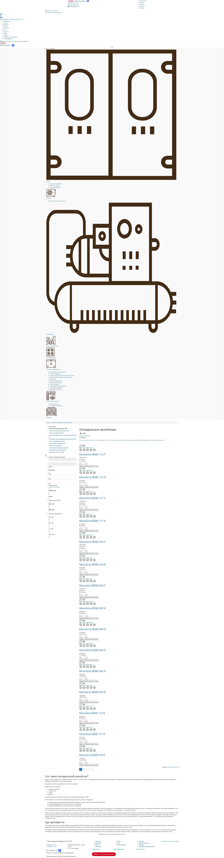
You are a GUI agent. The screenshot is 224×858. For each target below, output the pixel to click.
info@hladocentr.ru (74, 6)
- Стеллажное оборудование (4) (58, 448)
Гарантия (6, 31)
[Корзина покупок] (1, 17)
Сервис (142, 3)
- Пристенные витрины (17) (57, 443)
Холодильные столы (56, 389)
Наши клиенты (121, 845)
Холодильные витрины (56, 388)
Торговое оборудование (58, 422)
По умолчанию (83, 440)
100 (178, 767)
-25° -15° (51, 523)
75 (176, 767)
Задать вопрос (96, 849)
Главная (48, 422)
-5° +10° (51, 529)
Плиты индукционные (56, 381)
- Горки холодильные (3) (56, 433)
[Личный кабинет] (0, 16)
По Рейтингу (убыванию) (142, 440)
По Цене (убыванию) (128, 440)
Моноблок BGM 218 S (92, 564)
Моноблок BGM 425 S (92, 692)
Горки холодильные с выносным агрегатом (62, 375)
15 (171, 767)
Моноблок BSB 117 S (92, 734)
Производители (8, 38)
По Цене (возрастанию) (115, 440)
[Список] (81, 433)
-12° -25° (51, 517)
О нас (119, 841)
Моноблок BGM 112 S (92, 477)
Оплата (142, 6)
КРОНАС (71, 1)
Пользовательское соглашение (170, 841)
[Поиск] (2, 14)
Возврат (6, 35)
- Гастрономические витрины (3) (59, 431)
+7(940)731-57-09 (18, 19)
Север (58, 487)
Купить (82, 466)
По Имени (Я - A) (103, 440)
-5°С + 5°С (52, 534)
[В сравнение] (84, 446)
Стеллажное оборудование (58, 386)
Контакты (142, 8)
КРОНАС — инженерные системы (104, 854)
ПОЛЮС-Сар (52, 487)
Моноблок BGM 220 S (92, 608)
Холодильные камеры (56, 405)
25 (172, 767)
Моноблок (52, 470)
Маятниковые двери (55, 184)
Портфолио (143, 1)
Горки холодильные (55, 374)
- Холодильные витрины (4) (57, 450)
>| (92, 769)
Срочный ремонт (74, 5)
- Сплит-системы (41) (55, 445)
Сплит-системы (54, 384)
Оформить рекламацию (10, 37)
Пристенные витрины (56, 382)
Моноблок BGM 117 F (92, 498)
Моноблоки (53, 379)
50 (174, 767)
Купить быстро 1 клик (91, 466)
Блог (5, 30)
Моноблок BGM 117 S (92, 521)
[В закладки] (80, 446)
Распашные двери (55, 187)
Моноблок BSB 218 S (92, 755)
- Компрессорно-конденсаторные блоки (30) (62, 439)
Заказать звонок (140, 849)
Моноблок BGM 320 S (92, 629)
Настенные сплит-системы (57, 201)
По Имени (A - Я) (93, 440)
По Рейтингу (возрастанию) (157, 440)
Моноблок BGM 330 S (92, 650)
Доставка (142, 4)
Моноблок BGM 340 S (92, 671)
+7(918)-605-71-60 (73, 3)
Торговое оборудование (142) (58, 428)
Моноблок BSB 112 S (92, 713)
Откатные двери (54, 185)
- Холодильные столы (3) (56, 452)
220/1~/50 (51, 504)
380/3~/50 (51, 510)
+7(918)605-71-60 (6, 19)
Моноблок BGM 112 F (92, 454)
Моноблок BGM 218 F (92, 542)
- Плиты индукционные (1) (57, 441)
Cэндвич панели (54, 404)
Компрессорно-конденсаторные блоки (61, 377)
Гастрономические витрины (58, 372)
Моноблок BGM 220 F (92, 585)
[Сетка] (84, 433)
